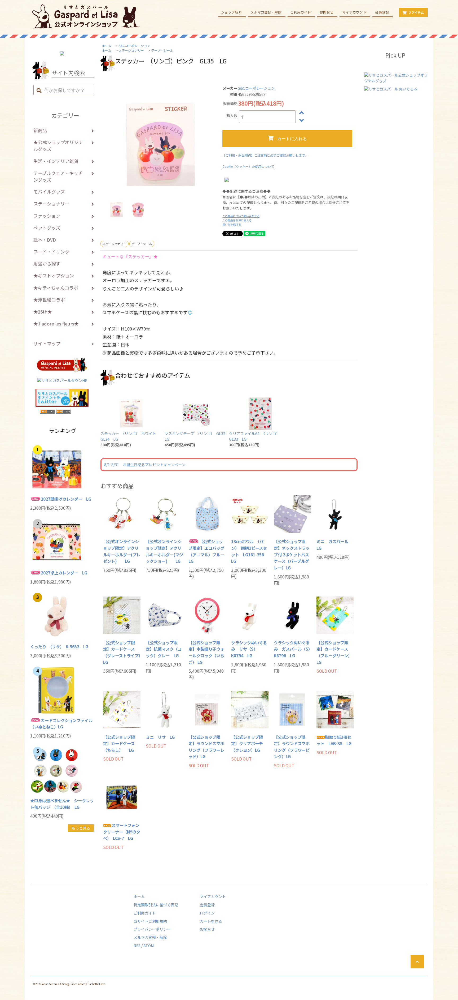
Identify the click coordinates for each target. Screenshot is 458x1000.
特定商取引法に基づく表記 (156, 904)
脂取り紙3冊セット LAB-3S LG (333, 740)
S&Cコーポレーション (134, 45)
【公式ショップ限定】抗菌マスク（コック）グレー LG (164, 649)
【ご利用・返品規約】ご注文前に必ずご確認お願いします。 (265, 155)
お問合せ (326, 12)
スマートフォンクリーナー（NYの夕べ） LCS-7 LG (121, 831)
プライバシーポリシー (152, 929)
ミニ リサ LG (160, 737)
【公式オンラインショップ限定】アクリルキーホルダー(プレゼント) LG (121, 551)
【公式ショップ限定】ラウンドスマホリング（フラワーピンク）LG (292, 746)
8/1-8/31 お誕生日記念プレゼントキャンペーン (145, 464)
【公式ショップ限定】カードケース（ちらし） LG (119, 743)
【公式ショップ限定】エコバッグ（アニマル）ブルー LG (207, 551)
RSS (137, 945)
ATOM (148, 945)
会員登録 (382, 12)
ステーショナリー (131, 50)
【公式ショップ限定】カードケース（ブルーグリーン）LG (334, 652)
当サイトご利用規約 (150, 921)
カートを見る (211, 921)
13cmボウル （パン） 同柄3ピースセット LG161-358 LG (249, 551)
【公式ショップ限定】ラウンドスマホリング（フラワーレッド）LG (206, 746)
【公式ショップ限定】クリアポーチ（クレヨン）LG (247, 743)
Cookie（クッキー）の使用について (248, 166)
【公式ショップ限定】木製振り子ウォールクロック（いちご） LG (206, 652)
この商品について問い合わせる (240, 216)
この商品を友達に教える (237, 220)
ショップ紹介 (231, 12)
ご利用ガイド (300, 12)
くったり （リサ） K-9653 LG (59, 646)
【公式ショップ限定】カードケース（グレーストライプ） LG (121, 652)
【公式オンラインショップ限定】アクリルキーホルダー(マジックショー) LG (164, 551)
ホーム (106, 45)
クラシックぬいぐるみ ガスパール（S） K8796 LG (292, 649)
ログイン (207, 913)
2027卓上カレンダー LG (64, 573)
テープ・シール (162, 50)
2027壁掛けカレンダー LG (66, 499)
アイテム (416, 12)
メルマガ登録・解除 (265, 12)
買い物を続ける (231, 224)
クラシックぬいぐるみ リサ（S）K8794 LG (249, 649)
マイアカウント (354, 12)
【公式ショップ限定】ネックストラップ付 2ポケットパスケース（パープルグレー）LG (292, 554)
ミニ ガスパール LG (334, 544)
